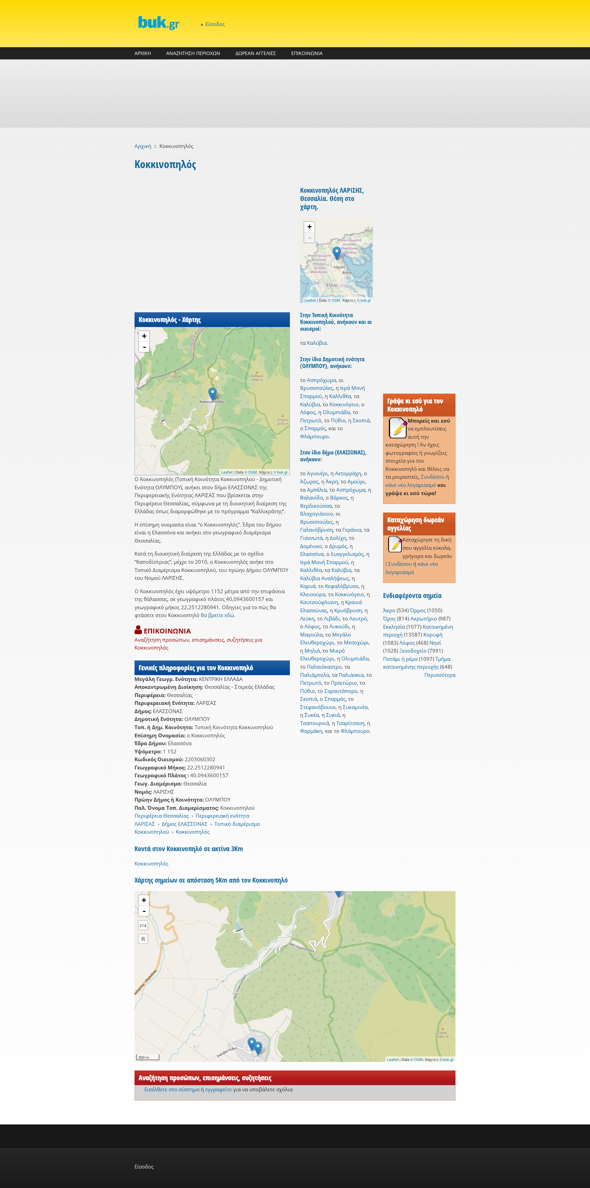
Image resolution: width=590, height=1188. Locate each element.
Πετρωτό (310, 420)
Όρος (389, 618)
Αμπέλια (317, 489)
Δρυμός (338, 546)
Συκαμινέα (355, 707)
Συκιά (333, 714)
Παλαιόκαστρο (324, 666)
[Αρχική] (158, 23)
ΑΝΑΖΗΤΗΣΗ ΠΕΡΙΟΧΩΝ (193, 53)
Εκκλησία (394, 626)
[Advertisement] (295, 93)
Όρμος (418, 610)
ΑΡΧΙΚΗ (143, 53)
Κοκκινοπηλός (193, 831)
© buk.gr (280, 472)
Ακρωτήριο (423, 618)
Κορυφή (432, 634)
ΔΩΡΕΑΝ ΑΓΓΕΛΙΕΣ (256, 53)
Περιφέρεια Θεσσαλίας (162, 815)
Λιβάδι (332, 618)
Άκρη (332, 481)
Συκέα (312, 714)
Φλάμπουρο (314, 436)
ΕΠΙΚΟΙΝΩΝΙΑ (307, 53)
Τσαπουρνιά (314, 723)
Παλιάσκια (351, 674)
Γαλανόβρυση (316, 529)
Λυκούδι (339, 626)
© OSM (250, 472)
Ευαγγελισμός (347, 553)
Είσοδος (215, 24)
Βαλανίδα (311, 497)
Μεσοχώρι (356, 642)
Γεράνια (351, 529)
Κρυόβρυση (348, 610)
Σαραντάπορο (340, 690)
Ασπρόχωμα (321, 380)
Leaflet (227, 472)
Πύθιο (338, 420)
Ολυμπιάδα (336, 412)
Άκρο (389, 610)
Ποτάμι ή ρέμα (400, 658)
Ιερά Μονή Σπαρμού (324, 562)
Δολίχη (338, 537)
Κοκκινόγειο (344, 404)
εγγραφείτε (218, 1089)
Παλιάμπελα (314, 674)
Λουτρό (358, 618)
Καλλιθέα (340, 396)
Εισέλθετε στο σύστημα (171, 1089)
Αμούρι (356, 481)
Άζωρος (309, 481)
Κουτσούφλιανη (319, 602)
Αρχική (143, 145)
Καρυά (307, 586)
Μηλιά (312, 650)
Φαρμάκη (311, 730)
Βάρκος (339, 497)
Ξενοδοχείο (412, 650)
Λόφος (307, 412)
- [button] (144, 347)
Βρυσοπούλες (316, 387)
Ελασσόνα (312, 553)
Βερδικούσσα (316, 505)
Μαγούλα (311, 634)
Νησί (435, 642)
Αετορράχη (348, 473)
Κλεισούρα (312, 594)
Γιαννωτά (311, 537)
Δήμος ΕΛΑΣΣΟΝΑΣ (185, 823)
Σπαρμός (315, 428)
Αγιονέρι (317, 473)
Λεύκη (307, 618)
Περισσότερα (439, 674)
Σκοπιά (361, 420)
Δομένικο (311, 546)
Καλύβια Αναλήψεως (324, 578)
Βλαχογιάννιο (316, 513)
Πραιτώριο (344, 682)
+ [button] (144, 336)
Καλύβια (317, 342)
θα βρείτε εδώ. (218, 615)
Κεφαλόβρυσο (342, 586)
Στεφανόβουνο (318, 707)
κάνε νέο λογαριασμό (410, 484)
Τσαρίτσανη (350, 723)
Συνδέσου (433, 476)
